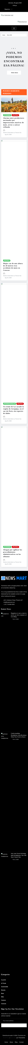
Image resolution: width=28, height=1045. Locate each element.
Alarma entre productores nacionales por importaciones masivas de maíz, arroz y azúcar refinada (13, 122)
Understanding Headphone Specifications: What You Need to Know (19, 735)
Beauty (3, 990)
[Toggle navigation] (14, 28)
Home (6, 1042)
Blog (16, 1042)
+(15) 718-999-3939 (9, 604)
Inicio (3, 35)
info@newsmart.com (9, 602)
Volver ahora (14, 72)
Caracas (3, 1003)
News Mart (13, 1038)
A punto (3, 980)
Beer (2, 993)
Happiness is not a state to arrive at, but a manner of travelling (19, 615)
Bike (2, 997)
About (11, 1042)
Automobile (4, 987)
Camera (3, 1000)
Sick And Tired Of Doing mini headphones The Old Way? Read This (18, 855)
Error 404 (9, 35)
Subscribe (14, 1025)
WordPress (6, 1038)
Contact (21, 1042)
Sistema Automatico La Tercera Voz (12, 132)
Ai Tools (3, 983)
